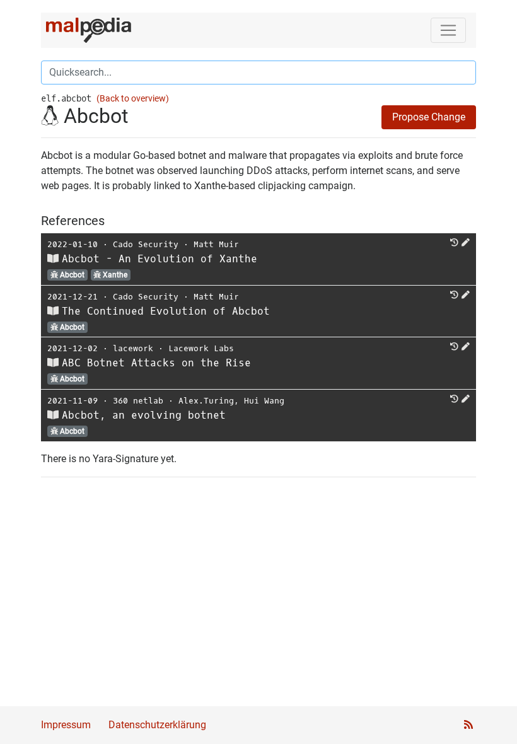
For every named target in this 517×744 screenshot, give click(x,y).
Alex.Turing (206, 400)
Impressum (66, 725)
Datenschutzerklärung (157, 725)
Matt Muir (216, 244)
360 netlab (138, 400)
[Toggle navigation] (448, 30)
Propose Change (428, 117)
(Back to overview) (132, 98)
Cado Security (145, 244)
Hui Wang (264, 400)
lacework (133, 348)
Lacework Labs (201, 348)
